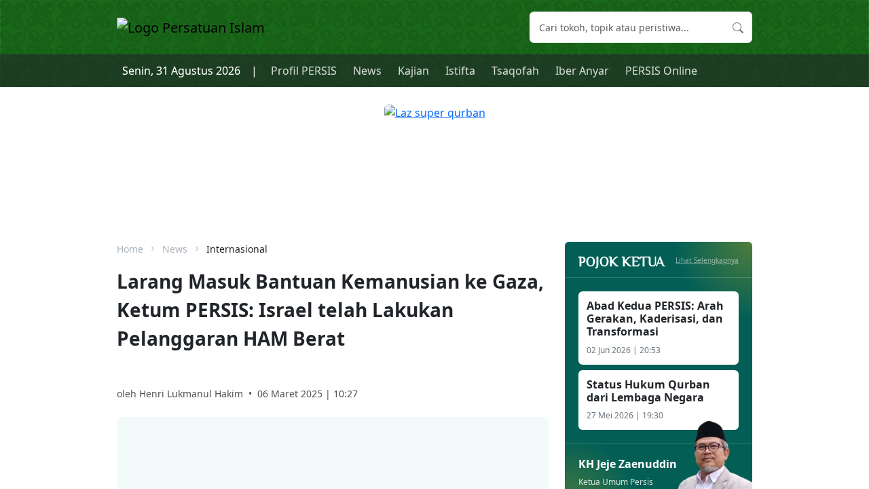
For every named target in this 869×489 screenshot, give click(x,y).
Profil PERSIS (304, 70)
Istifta (460, 70)
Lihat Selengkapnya (707, 260)
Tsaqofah (515, 70)
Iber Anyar (582, 70)
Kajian (413, 70)
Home (130, 248)
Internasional (236, 248)
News (367, 70)
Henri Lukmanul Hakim (191, 393)
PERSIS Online (661, 70)
